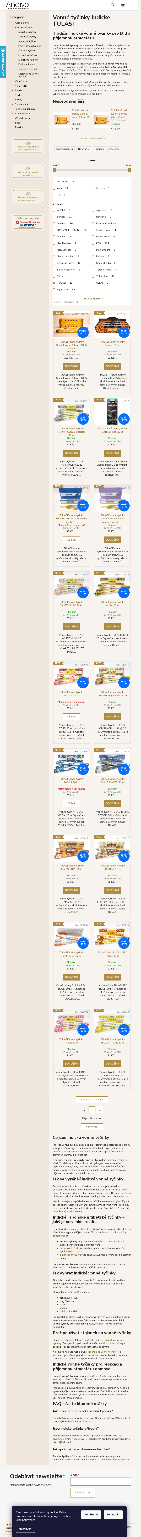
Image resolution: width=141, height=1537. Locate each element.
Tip (61, 194)
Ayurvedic (104, 210)
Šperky (19, 90)
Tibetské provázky (28, 69)
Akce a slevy (22, 22)
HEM (102, 243)
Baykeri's (103, 216)
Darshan (65, 223)
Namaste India (68, 256)
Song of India (106, 263)
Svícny (18, 99)
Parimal (102, 256)
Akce (62, 188)
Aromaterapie (22, 113)
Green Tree (105, 236)
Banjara (64, 216)
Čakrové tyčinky (26, 50)
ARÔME (63, 210)
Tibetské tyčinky (27, 36)
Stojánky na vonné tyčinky (28, 75)
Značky (19, 127)
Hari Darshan (66, 243)
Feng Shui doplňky (25, 109)
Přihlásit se (83, 1492)
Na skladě (65, 181)
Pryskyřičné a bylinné (29, 46)
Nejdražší (99, 149)
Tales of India (106, 269)
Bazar (18, 122)
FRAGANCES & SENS (72, 230)
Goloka (64, 236)
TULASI (64, 282)
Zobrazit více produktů (91, 138)
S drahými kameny (28, 59)
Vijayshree (66, 289)
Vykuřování (21, 85)
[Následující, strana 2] (92, 1109)
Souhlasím (113, 1514)
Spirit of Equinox (68, 269)
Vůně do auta (22, 118)
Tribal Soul (105, 276)
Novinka (102, 188)
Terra (62, 276)
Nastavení (25, 1529)
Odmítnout (91, 1514)
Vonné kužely (22, 81)
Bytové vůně (21, 104)
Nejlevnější (83, 149)
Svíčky (18, 95)
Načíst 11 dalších (92, 1099)
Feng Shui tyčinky (27, 55)
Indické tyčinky (27, 32)
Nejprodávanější (64, 149)
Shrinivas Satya (68, 263)
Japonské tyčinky (27, 41)
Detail (71, 539)
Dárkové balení (26, 64)
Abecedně (114, 149)
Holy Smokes (66, 250)
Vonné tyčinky (23, 27)
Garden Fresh (106, 230)
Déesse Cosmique (108, 223)
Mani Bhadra (106, 250)
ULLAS (102, 282)
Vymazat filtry (90, 298)
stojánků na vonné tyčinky (102, 1351)
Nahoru (93, 1126)
